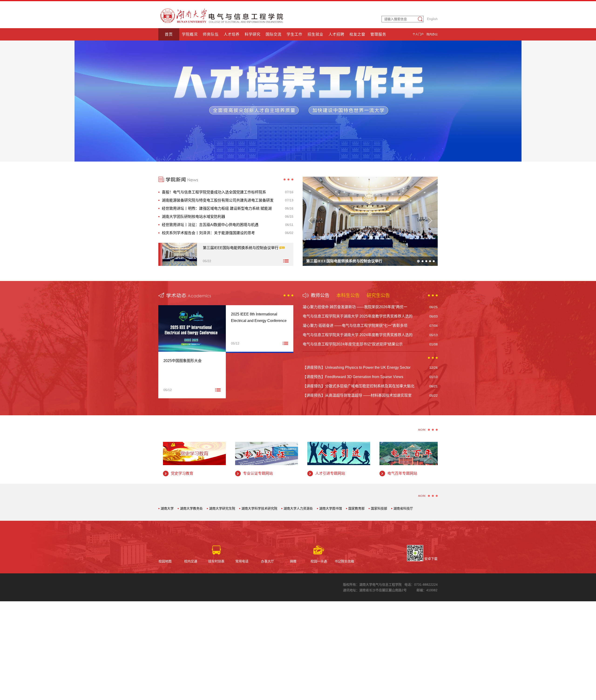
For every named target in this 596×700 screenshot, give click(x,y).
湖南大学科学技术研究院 (259, 508)
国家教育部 (356, 508)
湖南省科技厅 (403, 508)
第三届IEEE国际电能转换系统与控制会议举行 (240, 248)
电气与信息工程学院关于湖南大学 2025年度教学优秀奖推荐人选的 (358, 316)
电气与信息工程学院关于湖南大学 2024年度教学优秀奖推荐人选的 (358, 335)
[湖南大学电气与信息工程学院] (222, 22)
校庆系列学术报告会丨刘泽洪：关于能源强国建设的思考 (208, 233)
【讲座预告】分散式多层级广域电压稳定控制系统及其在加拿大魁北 (358, 386)
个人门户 (418, 34)
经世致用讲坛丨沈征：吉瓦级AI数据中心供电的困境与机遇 (210, 225)
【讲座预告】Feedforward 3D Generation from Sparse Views (353, 377)
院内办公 (432, 34)
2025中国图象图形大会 (182, 361)
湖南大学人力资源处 (298, 508)
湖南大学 (167, 508)
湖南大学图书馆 (330, 508)
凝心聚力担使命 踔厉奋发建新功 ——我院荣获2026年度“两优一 (355, 307)
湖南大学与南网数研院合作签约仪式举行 (339, 261)
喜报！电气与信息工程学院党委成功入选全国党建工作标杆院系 (214, 192)
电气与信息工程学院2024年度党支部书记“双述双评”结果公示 (353, 344)
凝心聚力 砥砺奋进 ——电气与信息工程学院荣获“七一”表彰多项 (355, 326)
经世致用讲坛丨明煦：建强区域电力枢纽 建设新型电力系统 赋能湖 (217, 208)
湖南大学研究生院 (222, 508)
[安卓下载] (415, 560)
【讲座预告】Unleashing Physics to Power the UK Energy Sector (356, 367)
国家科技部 (379, 508)
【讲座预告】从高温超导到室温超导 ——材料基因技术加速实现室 (357, 395)
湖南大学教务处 (191, 508)
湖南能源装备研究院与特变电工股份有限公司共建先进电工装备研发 (218, 200)
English (432, 19)
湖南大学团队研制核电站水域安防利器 (193, 217)
